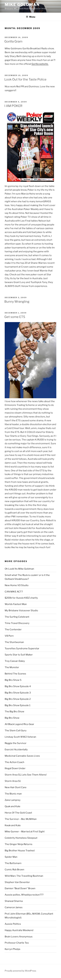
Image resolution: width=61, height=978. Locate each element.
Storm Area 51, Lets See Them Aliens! (26, 774)
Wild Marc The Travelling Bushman (24, 875)
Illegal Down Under (15, 768)
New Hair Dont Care (15, 787)
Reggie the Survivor (15, 743)
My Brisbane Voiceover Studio (21, 610)
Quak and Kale (12, 806)
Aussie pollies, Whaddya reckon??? (24, 894)
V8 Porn (9, 635)
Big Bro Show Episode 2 (18, 699)
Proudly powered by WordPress (20, 970)
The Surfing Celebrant (17, 616)
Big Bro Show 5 (13, 680)
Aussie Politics (13, 924)
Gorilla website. (39, 64)
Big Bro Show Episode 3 (18, 692)
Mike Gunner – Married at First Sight (25, 831)
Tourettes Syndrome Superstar (22, 648)
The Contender (13, 629)
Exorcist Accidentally (16, 749)
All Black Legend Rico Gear (19, 724)
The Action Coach (14, 762)
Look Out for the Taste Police (25, 79)
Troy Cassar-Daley (15, 661)
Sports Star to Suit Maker (19, 654)
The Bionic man (13, 793)
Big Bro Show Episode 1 (17, 705)
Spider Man (11, 856)
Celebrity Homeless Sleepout (21, 837)
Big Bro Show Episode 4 (18, 686)
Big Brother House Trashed (20, 850)
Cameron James (14, 907)
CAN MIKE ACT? (14, 591)
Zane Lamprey (12, 800)
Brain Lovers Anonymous (19, 936)
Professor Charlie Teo (17, 942)
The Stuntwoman (14, 642)
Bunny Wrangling (16, 301)
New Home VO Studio (16, 585)
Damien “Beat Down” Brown (20, 888)
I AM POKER (13, 106)
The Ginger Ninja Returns (18, 844)
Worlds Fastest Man (16, 604)
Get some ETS (14, 317)
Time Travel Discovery (17, 623)
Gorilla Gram (13, 41)
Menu (32, 16)
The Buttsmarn (13, 863)
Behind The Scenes (15, 673)
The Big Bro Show (14, 711)
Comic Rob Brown (14, 869)
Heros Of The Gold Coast (18, 812)
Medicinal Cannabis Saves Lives (22, 755)
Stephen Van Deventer (17, 882)
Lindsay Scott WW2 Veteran (20, 736)
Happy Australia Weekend (19, 930)
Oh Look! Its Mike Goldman (19, 568)
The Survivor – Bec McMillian (21, 819)
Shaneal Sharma (14, 901)
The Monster (12, 667)
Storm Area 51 (13, 781)
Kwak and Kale (13, 825)
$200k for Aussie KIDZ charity (21, 597)
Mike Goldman (22, 4)
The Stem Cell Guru (15, 730)
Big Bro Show (12, 717)
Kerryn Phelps (12, 949)
